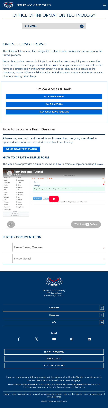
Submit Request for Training (21, 149)
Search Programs (54, 352)
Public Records (54, 397)
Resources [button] (54, 315)
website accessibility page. (67, 380)
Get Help (68, 394)
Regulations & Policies (28, 394)
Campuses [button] (54, 307)
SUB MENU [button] (30, 26)
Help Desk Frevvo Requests (54, 112)
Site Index (77, 394)
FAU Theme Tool (54, 104)
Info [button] (54, 322)
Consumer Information (51, 394)
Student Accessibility (94, 394)
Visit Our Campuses (54, 365)
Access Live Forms (54, 96)
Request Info (54, 358)
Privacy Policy (10, 394)
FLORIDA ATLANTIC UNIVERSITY (34, 5)
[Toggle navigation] (104, 5)
